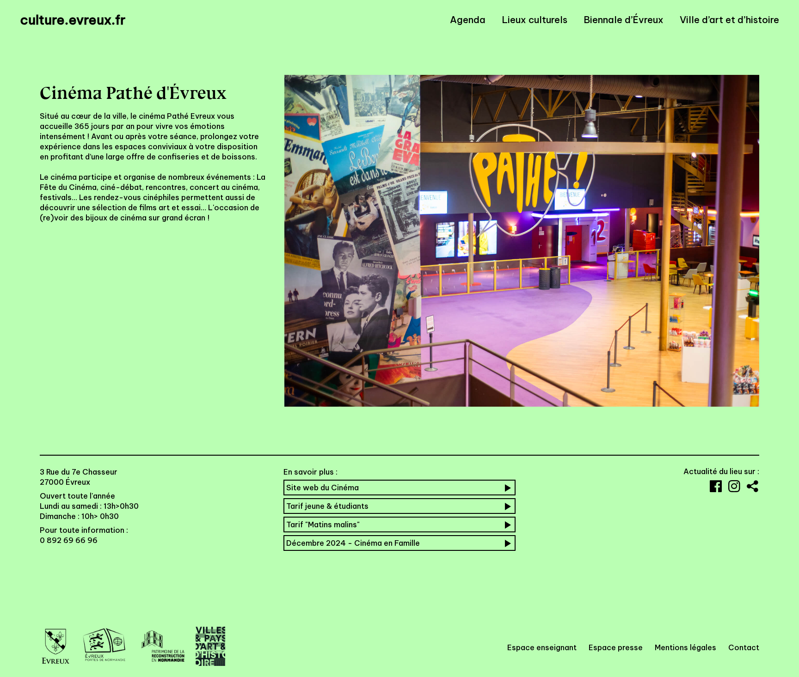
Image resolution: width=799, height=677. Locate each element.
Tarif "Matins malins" (323, 524)
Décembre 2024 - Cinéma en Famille (353, 543)
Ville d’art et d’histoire (729, 20)
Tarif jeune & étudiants (327, 506)
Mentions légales (685, 647)
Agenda (468, 20)
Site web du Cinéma (322, 487)
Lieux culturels (534, 20)
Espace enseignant (542, 647)
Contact (743, 647)
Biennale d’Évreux (624, 20)
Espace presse (616, 647)
